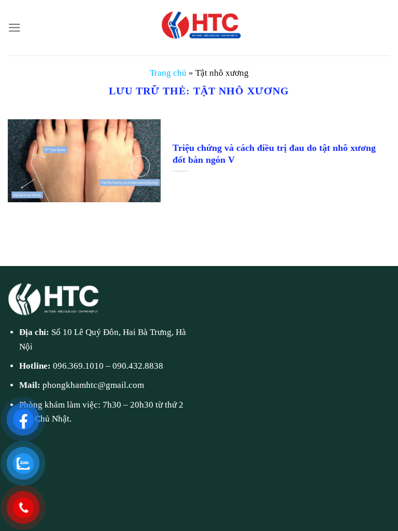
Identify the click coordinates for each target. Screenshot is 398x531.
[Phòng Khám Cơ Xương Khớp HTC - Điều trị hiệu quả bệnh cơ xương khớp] (199, 27)
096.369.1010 (78, 366)
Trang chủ (168, 73)
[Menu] (14, 28)
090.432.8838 (137, 366)
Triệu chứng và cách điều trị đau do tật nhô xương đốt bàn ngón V (274, 154)
